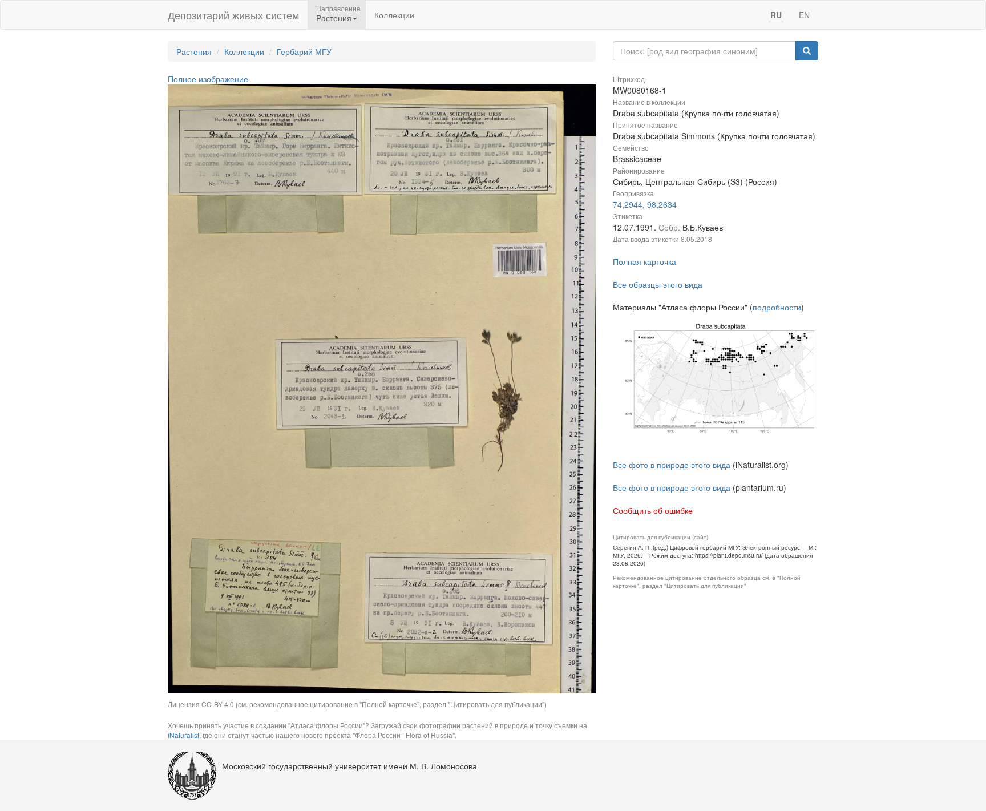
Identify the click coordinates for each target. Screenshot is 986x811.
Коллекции (394, 15)
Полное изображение (208, 78)
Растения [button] (333, 17)
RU (776, 15)
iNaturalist (183, 735)
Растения (194, 51)
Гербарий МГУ (304, 51)
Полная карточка (644, 261)
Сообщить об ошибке (653, 510)
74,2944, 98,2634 (645, 204)
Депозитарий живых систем (233, 14)
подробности (777, 307)
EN (804, 15)
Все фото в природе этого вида (671, 464)
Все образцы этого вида (657, 284)
